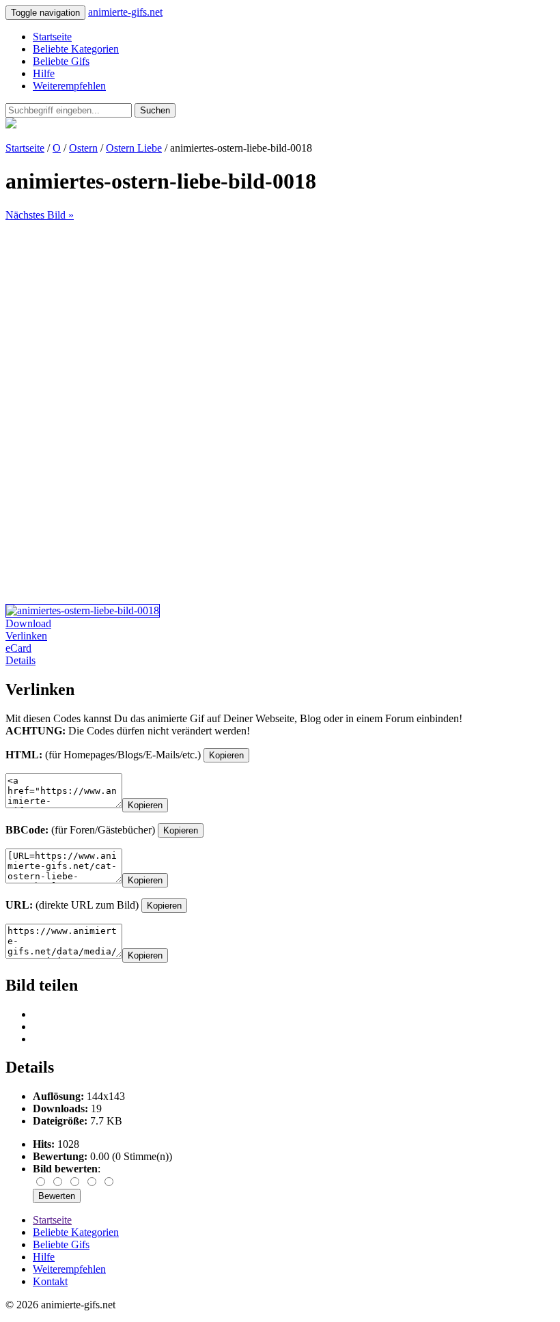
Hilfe (44, 73)
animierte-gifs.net (125, 12)
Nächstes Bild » (39, 215)
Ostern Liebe (134, 148)
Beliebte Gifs (61, 61)
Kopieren (226, 755)
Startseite (52, 36)
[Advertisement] (280, 317)
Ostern (83, 148)
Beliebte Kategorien (76, 49)
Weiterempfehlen (69, 86)
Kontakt (50, 1281)
